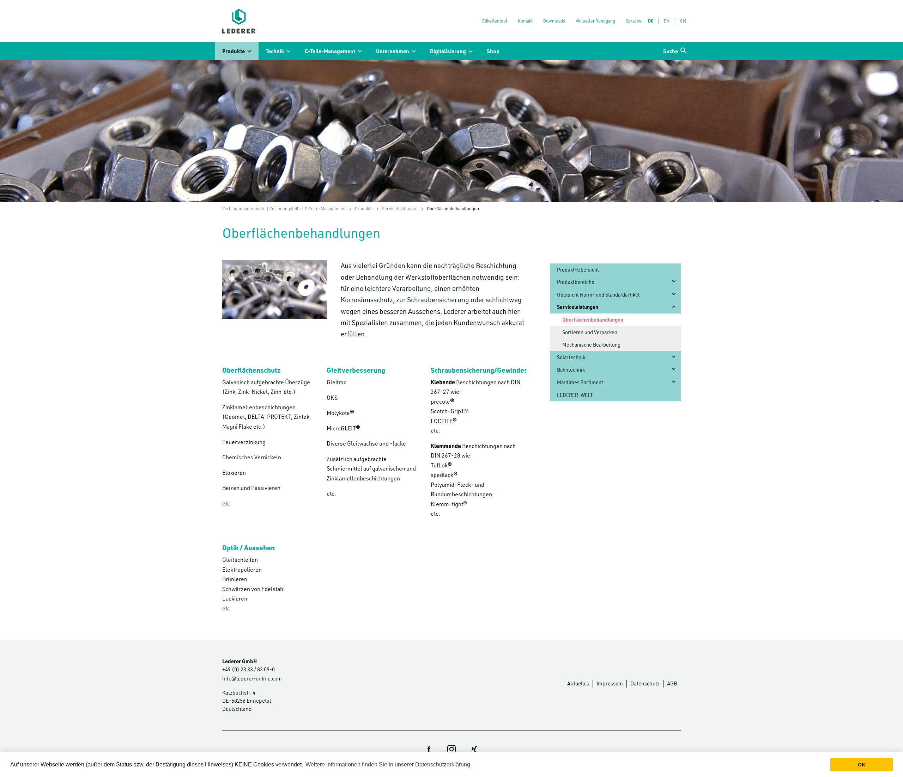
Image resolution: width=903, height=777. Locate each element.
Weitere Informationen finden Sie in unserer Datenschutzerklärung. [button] (388, 764)
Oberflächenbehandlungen (592, 319)
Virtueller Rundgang (595, 21)
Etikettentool (494, 21)
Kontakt (525, 21)
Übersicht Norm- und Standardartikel (598, 294)
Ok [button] (861, 764)
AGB (672, 683)
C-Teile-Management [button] (330, 51)
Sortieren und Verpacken (589, 332)
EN (666, 21)
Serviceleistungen (400, 208)
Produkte (364, 208)
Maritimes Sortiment (580, 382)
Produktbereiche (575, 282)
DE (650, 21)
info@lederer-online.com (252, 678)
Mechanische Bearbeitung (591, 344)
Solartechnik (571, 357)
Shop (493, 51)
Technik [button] (275, 51)
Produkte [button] (233, 51)
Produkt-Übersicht (578, 269)
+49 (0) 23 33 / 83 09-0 (248, 669)
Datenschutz (645, 683)
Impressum (609, 683)
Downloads (554, 21)
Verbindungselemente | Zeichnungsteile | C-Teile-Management (284, 208)
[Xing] (474, 749)
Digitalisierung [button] (448, 51)
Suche (670, 51)
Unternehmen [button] (392, 51)
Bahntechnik (571, 369)
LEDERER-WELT (575, 395)
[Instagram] (451, 749)
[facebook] (429, 749)
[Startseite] (238, 21)
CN (683, 21)
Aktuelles (578, 683)
